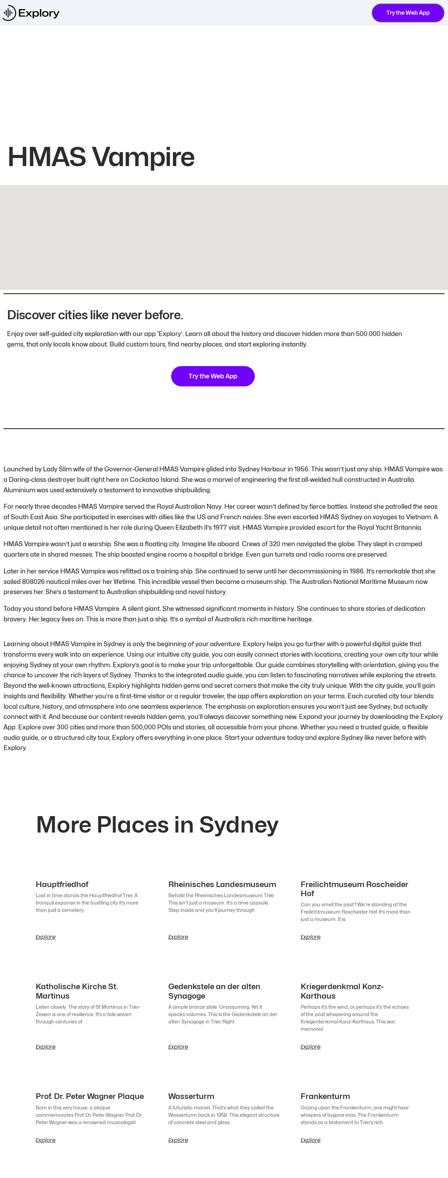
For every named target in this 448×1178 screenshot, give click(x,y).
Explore (46, 937)
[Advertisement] (224, 78)
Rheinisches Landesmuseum (222, 884)
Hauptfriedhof (62, 884)
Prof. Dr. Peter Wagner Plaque (90, 1096)
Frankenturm (325, 1096)
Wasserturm (191, 1096)
